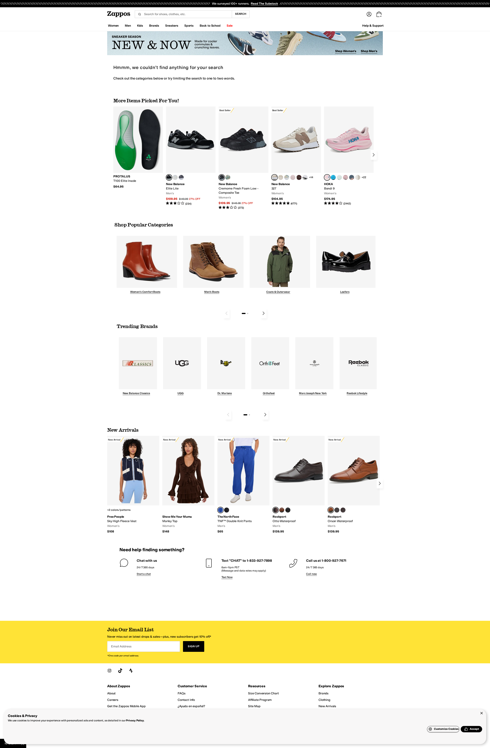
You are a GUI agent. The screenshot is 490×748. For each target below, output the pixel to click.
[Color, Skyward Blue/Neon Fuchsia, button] (333, 177)
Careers (112, 700)
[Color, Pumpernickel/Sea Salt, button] (299, 177)
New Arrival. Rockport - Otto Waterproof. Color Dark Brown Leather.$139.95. (299, 485)
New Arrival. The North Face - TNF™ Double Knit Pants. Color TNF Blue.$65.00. (243, 485)
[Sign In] (369, 14)
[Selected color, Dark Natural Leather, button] (331, 510)
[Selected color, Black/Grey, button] (222, 177)
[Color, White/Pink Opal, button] (345, 177)
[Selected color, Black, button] (169, 177)
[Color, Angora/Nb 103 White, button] (287, 177)
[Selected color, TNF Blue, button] (220, 510)
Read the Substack (264, 3)
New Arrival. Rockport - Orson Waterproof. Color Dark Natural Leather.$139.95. (354, 485)
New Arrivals (327, 706)
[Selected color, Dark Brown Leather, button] (276, 510)
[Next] (374, 155)
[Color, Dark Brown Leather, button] (343, 510)
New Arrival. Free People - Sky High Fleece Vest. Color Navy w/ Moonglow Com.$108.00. (133, 485)
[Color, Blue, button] (175, 177)
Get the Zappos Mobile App (126, 706)
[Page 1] (244, 313)
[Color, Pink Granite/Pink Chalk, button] (293, 177)
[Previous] (226, 313)
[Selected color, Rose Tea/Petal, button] (327, 177)
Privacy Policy (135, 720)
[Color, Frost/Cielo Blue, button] (339, 177)
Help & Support (373, 25)
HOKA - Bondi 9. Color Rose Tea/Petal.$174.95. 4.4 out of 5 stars (349, 156)
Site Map (254, 706)
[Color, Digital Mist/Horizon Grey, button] (305, 177)
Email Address (121, 646)
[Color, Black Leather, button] (288, 510)
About (111, 693)
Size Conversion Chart (263, 693)
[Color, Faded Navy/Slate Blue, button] (352, 177)
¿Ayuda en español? (191, 706)
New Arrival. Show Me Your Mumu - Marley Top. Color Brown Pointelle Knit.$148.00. (188, 485)
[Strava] (131, 670)
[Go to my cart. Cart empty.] (379, 14)
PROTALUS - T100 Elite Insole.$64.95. (138, 148)
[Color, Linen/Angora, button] (281, 177)
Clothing (324, 700)
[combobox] (183, 14)
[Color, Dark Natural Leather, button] (282, 510)
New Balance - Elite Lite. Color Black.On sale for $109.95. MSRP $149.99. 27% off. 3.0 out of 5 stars (191, 156)
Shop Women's (345, 51)
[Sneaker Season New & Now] (245, 43)
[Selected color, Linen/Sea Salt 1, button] (274, 177)
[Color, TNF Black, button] (227, 510)
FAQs (181, 693)
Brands (323, 693)
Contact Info (186, 700)
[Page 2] (247, 313)
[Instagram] (109, 670)
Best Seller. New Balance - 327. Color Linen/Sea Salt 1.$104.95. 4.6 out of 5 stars (296, 156)
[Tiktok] (120, 670)
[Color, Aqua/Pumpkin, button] (228, 177)
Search (240, 14)
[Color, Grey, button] (181, 177)
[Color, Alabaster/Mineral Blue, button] (358, 177)
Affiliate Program (260, 700)
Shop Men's (369, 51)
